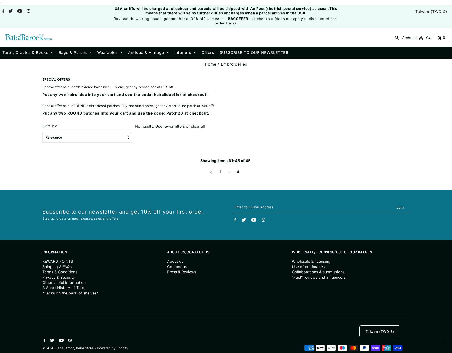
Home (210, 64)
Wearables (107, 52)
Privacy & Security (58, 277)
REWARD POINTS (57, 261)
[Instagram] (28, 11)
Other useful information (64, 282)
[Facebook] (2, 11)
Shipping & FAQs (57, 266)
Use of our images (308, 266)
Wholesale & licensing (311, 261)
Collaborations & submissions (318, 272)
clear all (198, 126)
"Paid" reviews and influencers (319, 277)
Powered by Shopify (112, 348)
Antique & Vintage (146, 52)
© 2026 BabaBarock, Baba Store (68, 348)
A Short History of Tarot (64, 287)
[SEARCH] (397, 37)
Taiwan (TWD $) (431, 11)
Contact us (177, 266)
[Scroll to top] (442, 343)
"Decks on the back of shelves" (70, 293)
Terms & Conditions (59, 272)
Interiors (182, 52)
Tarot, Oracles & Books (25, 52)
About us (175, 261)
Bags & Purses (73, 52)
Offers (208, 52)
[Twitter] (10, 11)
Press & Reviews (181, 272)
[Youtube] (19, 11)
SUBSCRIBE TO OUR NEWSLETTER (254, 52)
